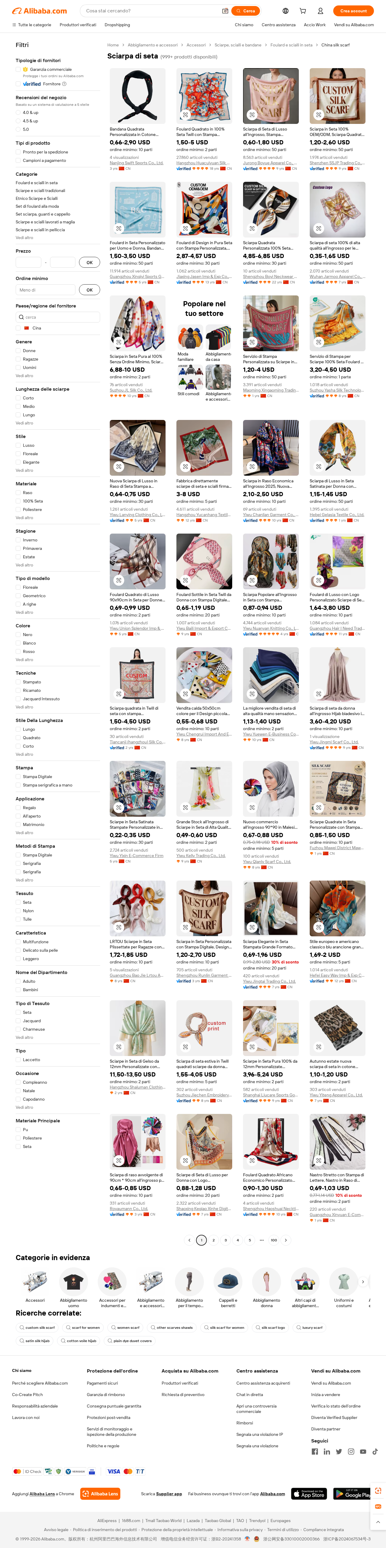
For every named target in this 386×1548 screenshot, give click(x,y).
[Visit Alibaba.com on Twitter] (339, 1451)
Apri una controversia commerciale (256, 1409)
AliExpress (107, 1520)
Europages (281, 1520)
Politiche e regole (103, 1445)
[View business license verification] (247, 1539)
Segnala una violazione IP (259, 1434)
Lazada (193, 1520)
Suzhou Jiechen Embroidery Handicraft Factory (204, 1094)
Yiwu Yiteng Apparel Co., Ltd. (336, 1094)
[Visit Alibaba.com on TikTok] (375, 1451)
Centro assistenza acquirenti (263, 1383)
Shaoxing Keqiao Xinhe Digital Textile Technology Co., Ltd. (204, 1208)
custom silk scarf (40, 1328)
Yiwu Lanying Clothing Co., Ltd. (138, 514)
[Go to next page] (285, 1240)
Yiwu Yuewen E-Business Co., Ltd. (271, 734)
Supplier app (169, 1493)
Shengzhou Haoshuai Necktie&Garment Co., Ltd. (271, 1208)
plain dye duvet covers (133, 1341)
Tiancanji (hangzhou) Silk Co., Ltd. (138, 741)
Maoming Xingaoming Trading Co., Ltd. (271, 390)
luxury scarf (312, 1328)
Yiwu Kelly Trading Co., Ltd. (201, 855)
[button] (225, 10)
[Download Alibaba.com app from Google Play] (353, 1494)
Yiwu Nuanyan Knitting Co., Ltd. (271, 628)
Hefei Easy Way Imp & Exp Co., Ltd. (337, 975)
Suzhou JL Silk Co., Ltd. (131, 390)
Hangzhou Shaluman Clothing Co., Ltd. (138, 1087)
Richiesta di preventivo (183, 1394)
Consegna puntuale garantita (114, 1406)
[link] (378, 1491)
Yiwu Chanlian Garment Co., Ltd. (271, 514)
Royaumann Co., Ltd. (129, 1208)
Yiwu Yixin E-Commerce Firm (136, 855)
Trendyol (257, 1520)
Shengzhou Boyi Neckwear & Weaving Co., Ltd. (271, 276)
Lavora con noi (26, 1417)
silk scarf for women (227, 1328)
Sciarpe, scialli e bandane (238, 45)
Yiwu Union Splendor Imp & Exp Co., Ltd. (138, 628)
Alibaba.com (272, 1493)
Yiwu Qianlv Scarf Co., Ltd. (267, 861)
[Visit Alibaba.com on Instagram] (351, 1451)
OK (90, 262)
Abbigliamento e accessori (153, 45)
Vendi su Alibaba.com (331, 1383)
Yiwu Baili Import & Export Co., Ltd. (204, 628)
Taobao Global (218, 1520)
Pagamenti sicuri (102, 1383)
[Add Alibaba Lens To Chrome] (100, 1494)
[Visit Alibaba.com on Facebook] (314, 1451)
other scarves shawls (175, 1328)
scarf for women (86, 1328)
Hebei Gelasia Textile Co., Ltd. (337, 514)
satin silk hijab (37, 1341)
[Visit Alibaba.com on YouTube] (363, 1451)
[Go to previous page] (189, 1240)
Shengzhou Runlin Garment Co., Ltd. (204, 975)
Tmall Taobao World (163, 1520)
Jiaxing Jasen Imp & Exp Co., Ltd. (204, 276)
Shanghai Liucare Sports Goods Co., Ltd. (271, 1094)
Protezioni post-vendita (108, 1417)
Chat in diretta (249, 1394)
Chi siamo (21, 1370)
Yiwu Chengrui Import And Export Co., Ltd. (204, 734)
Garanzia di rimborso (106, 1394)
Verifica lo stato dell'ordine (336, 1406)
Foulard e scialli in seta (291, 45)
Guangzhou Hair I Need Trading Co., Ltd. (337, 628)
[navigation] (58, 643)
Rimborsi (244, 1422)
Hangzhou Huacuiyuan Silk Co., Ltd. (204, 162)
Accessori (196, 45)
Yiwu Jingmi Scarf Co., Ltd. (334, 741)
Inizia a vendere (325, 1394)
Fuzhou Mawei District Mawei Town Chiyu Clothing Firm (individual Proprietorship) (337, 847)
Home (113, 45)
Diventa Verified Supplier (334, 1417)
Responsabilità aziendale (35, 1406)
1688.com (131, 1520)
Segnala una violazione (257, 1445)
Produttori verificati (180, 1383)
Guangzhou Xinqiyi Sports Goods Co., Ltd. (138, 276)
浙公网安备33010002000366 (291, 1539)
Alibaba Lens (42, 1493)
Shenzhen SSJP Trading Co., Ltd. (337, 162)
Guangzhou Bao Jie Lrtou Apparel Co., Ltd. (138, 975)
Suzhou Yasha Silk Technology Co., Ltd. (337, 390)
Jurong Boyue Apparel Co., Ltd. (271, 162)
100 (274, 1240)
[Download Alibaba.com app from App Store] (309, 1494)
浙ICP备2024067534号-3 (347, 1539)
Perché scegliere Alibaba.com (40, 1383)
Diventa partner (325, 1429)
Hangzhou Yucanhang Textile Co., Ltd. (204, 514)
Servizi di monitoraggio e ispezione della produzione (111, 1432)
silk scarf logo (273, 1328)
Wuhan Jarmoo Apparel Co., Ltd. (337, 276)
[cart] (303, 11)
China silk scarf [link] (335, 45)
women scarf (128, 1328)
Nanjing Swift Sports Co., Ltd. (136, 162)
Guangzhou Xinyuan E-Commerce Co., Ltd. (337, 1214)
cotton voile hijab (81, 1341)
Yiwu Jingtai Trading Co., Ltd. (269, 981)
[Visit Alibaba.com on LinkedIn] (327, 1451)
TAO (240, 1520)
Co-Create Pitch (27, 1394)
